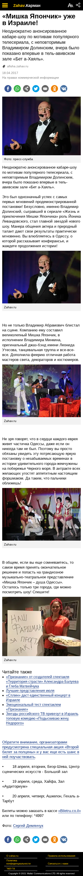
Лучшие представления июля (30, 691)
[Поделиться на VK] (63, 88)
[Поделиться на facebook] (8, 88)
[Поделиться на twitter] (35, 88)
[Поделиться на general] (26, 88)
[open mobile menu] (5, 5)
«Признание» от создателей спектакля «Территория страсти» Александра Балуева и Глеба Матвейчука (42, 681)
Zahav (19, 5)
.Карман (33, 5)
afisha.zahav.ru (17, 66)
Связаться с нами (58, 863)
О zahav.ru (12, 855)
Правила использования (61, 855)
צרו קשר (10, 868)
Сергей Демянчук (28, 826)
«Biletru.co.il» (69, 811)
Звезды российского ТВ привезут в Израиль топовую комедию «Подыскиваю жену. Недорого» (42, 718)
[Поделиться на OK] (54, 88)
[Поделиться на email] (45, 88)
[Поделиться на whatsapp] (17, 88)
